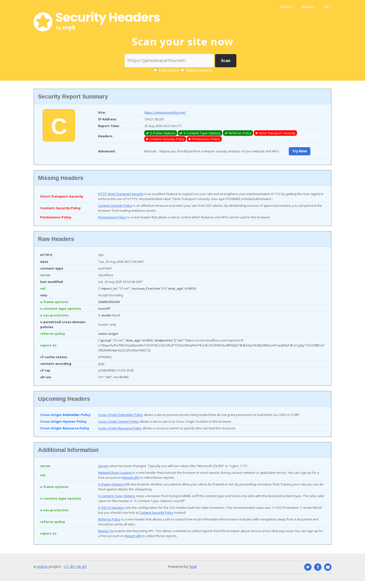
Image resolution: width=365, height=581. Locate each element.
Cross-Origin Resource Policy (120, 428)
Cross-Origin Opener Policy (118, 421)
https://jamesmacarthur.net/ (165, 112)
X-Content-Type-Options (116, 496)
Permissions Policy (112, 217)
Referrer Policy (109, 519)
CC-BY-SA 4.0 (75, 566)
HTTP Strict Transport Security (121, 194)
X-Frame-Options (111, 484)
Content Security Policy (115, 205)
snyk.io (42, 566)
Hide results (168, 70)
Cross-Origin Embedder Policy (120, 414)
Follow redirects (199, 70)
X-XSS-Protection (111, 507)
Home (286, 6)
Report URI (130, 477)
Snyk (193, 566)
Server (103, 466)
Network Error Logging (115, 472)
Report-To (105, 531)
